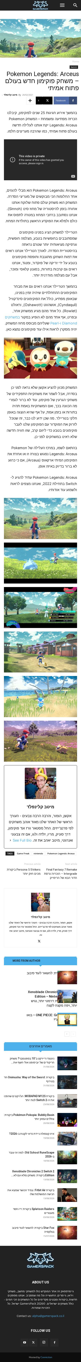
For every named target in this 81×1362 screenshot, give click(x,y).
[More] (30, 100)
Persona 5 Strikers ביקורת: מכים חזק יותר (23, 871)
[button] (62, 5)
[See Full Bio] (10, 840)
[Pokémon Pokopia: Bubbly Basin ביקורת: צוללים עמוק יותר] (67, 1120)
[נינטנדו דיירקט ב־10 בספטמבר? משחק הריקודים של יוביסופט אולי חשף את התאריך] (67, 1063)
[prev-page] (73, 1034)
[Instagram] (44, 1342)
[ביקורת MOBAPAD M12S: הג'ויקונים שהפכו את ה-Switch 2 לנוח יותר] (67, 1101)
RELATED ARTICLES (55, 960)
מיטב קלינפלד (10, 94)
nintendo (38, 853)
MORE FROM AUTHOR (26, 960)
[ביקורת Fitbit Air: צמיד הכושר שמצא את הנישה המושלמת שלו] (67, 1195)
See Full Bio (22, 840)
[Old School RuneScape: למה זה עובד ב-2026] (67, 1157)
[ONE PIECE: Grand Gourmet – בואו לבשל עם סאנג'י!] (67, 1019)
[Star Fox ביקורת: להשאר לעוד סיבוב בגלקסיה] (67, 977)
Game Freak (23, 853)
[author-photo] (40, 911)
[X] (40, 941)
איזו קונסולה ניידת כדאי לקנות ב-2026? (31, 1133)
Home (75, 61)
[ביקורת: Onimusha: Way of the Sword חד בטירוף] (67, 1082)
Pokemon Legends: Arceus (61, 853)
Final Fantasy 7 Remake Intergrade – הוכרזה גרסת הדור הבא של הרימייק (60, 874)
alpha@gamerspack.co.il (48, 1316)
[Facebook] (54, 1343)
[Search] (75, 5)
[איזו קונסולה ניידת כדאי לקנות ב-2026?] (67, 1138)
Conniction (46, 1357)
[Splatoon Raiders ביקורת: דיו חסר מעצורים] (67, 1214)
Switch (74, 67)
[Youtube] (25, 1343)
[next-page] (66, 1034)
